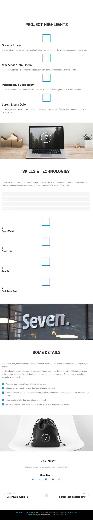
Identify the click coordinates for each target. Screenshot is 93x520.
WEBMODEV (72, 512)
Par (47, 467)
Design (35, 467)
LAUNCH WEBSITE (47, 461)
